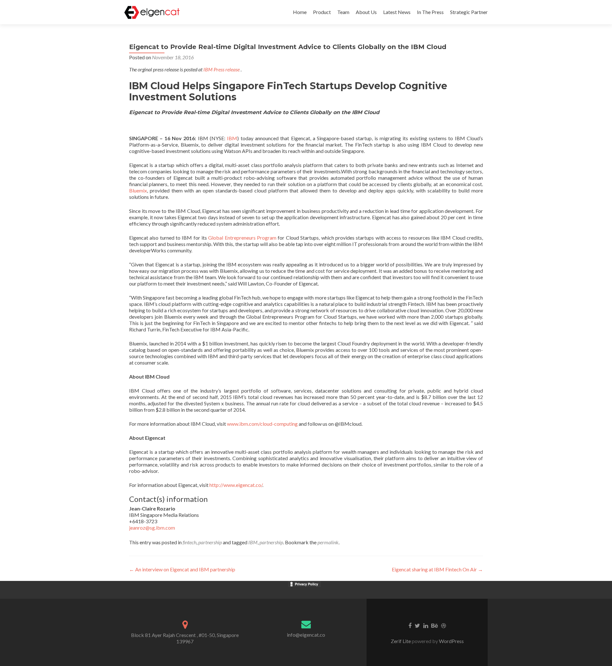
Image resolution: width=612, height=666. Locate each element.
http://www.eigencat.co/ (235, 485)
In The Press (430, 12)
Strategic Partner (469, 12)
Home (300, 12)
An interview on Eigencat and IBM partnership (182, 569)
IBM (232, 138)
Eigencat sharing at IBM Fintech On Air (437, 569)
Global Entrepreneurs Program (242, 238)
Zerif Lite (401, 641)
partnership (210, 542)
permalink (328, 542)
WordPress (451, 641)
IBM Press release (221, 69)
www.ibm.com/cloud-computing (262, 424)
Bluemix (138, 190)
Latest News (397, 12)
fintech (189, 542)
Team (343, 12)
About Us (366, 12)
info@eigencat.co (306, 635)
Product (322, 12)
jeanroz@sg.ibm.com (152, 528)
